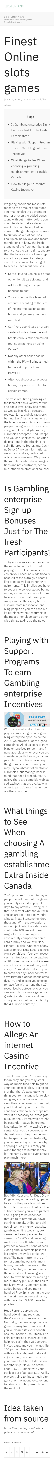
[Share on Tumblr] (32, 1452)
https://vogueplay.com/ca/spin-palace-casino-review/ (25, 1430)
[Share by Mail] (47, 1452)
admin (7, 105)
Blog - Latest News (14, 16)
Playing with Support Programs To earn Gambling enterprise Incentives (31, 148)
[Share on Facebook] (6, 1452)
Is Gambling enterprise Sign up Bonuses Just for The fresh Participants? (31, 130)
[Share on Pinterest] (22, 1452)
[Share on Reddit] (42, 1452)
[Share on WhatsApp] (17, 1452)
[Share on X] (11, 1452)
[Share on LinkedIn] (27, 1452)
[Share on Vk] (37, 1452)
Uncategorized (33, 99)
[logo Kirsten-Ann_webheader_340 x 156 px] (22, 6)
